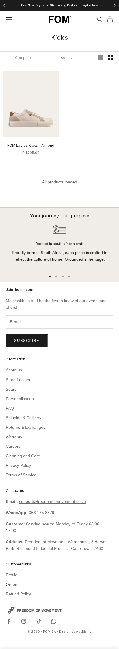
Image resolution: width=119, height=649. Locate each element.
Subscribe (27, 340)
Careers (13, 446)
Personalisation (20, 398)
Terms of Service (21, 475)
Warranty (14, 436)
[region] (59, 245)
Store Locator (18, 379)
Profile (11, 575)
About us (14, 370)
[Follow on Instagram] (24, 621)
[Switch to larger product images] (100, 58)
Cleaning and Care (23, 456)
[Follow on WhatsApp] (54, 621)
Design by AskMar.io (75, 631)
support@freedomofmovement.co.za (52, 501)
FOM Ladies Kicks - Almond (30, 145)
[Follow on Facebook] (9, 621)
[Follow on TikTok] (39, 621)
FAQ (10, 408)
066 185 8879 (41, 512)
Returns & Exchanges (25, 427)
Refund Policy (18, 594)
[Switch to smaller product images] (110, 58)
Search (12, 389)
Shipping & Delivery (23, 417)
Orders (12, 584)
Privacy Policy (18, 465)
